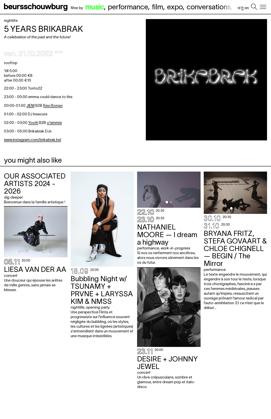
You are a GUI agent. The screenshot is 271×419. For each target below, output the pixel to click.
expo (175, 7)
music (95, 7)
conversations (209, 7)
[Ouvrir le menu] (263, 7)
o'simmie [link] (54, 123)
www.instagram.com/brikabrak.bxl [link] (32, 140)
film (157, 7)
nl (239, 8)
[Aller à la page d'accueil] (36, 7)
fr (242, 8)
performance (128, 7)
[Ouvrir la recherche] (254, 7)
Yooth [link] (33, 123)
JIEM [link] (30, 105)
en (247, 8)
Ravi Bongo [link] (53, 105)
